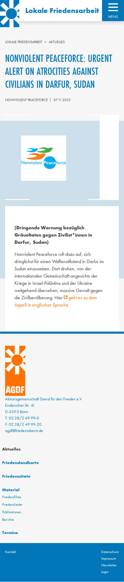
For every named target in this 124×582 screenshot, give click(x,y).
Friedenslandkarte (20, 462)
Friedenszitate (16, 476)
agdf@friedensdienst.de (24, 430)
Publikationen (11, 512)
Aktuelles (57, 42)
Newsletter (109, 565)
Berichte (8, 519)
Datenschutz (110, 551)
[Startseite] (9, 13)
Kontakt (10, 551)
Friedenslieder (12, 504)
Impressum (108, 558)
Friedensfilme (11, 497)
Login (105, 571)
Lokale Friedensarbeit (62, 10)
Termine (10, 532)
